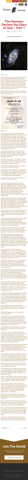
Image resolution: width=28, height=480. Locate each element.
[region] (14, 112)
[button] (16, 4)
